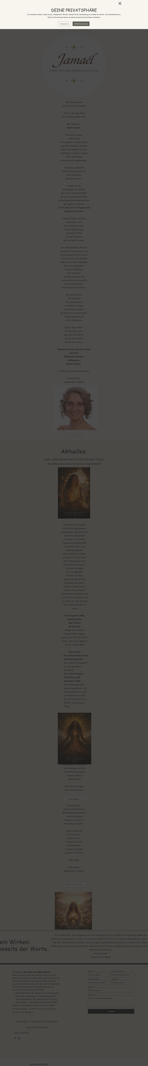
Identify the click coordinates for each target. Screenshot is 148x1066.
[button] (120, 3)
